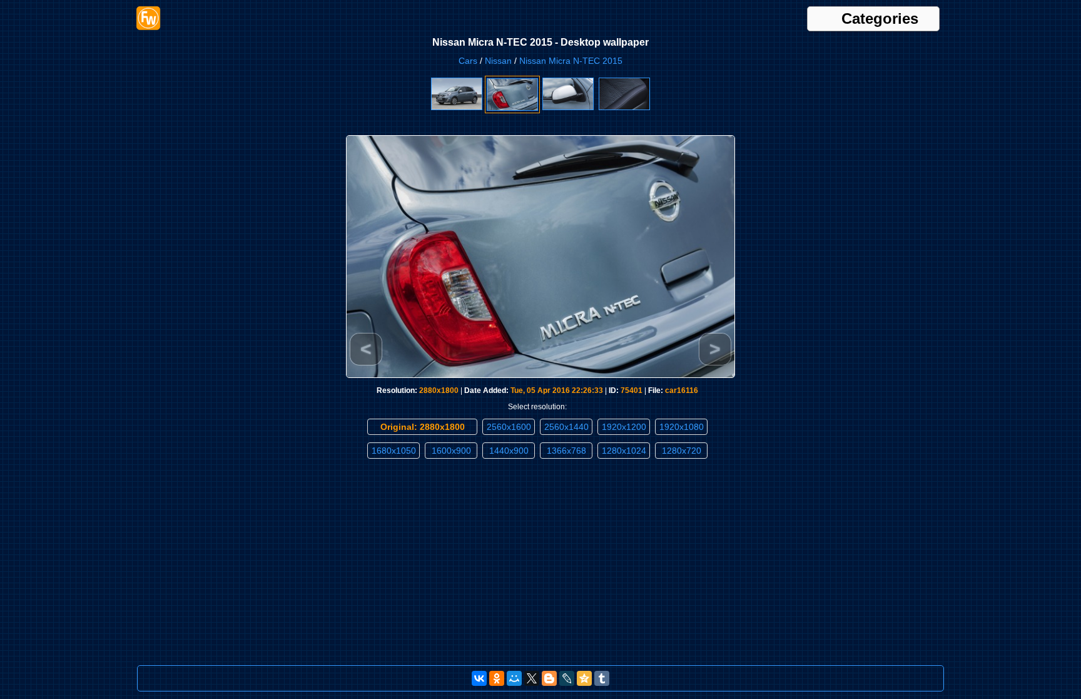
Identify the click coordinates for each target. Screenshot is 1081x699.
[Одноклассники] (496, 678)
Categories (879, 18)
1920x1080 (681, 427)
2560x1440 (566, 427)
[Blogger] (549, 678)
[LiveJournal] (566, 678)
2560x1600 (509, 427)
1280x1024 (624, 451)
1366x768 (566, 451)
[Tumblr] (601, 678)
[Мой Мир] (514, 678)
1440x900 (509, 451)
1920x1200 (624, 427)
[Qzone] (584, 678)
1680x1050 (394, 451)
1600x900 (451, 451)
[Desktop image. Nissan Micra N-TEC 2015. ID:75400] (568, 107)
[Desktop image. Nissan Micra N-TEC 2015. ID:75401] (512, 108)
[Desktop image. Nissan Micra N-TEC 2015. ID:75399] (624, 107)
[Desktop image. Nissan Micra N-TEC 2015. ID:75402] (456, 107)
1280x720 (681, 451)
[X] (531, 678)
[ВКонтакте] (479, 678)
